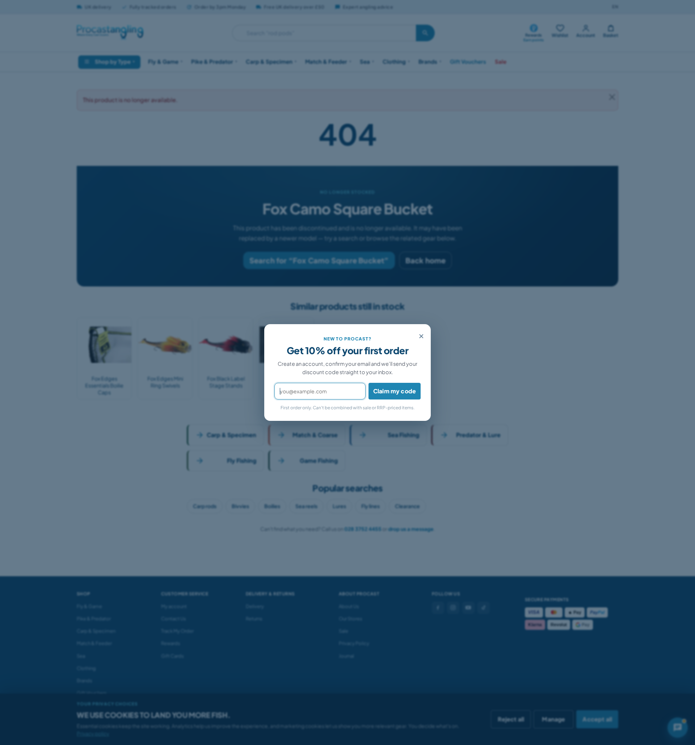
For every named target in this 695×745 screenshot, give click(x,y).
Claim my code (394, 391)
